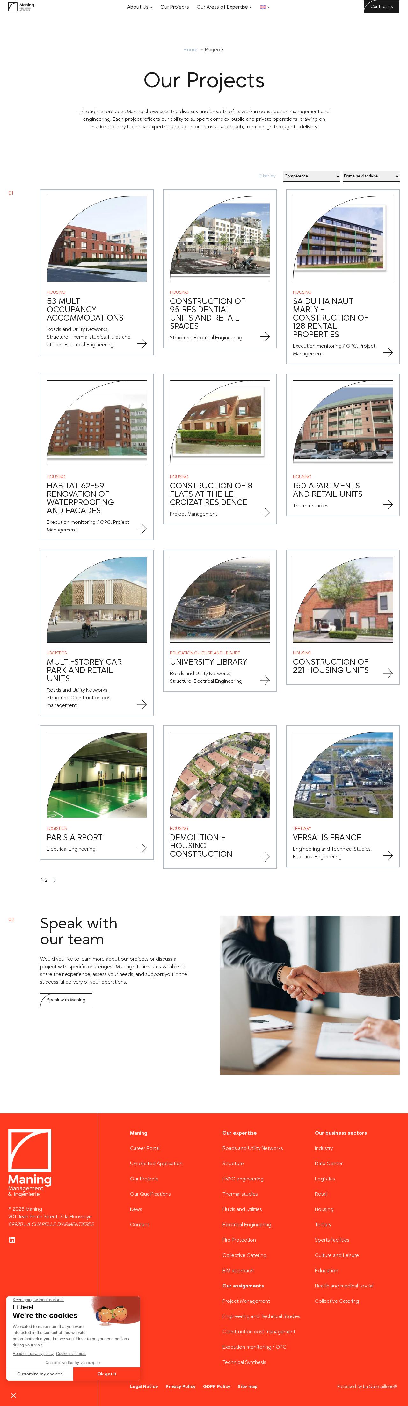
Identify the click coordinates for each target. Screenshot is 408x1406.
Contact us (381, 6)
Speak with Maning (66, 1000)
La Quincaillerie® (380, 1386)
